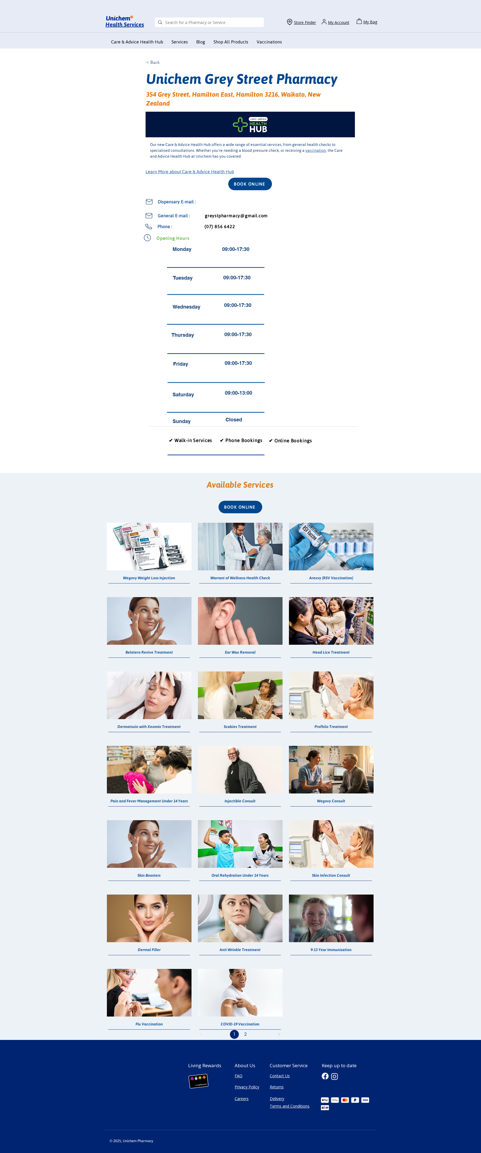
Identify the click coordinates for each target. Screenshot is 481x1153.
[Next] (278, 1034)
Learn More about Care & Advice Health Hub (190, 171)
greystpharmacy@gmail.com (236, 215)
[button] (269, 41)
